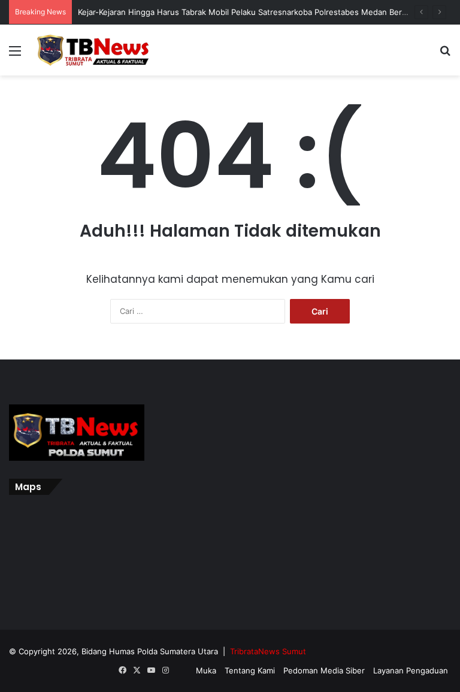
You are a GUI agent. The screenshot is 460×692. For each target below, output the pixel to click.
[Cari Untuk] (445, 54)
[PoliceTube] (179, 670)
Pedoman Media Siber (324, 670)
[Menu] (15, 54)
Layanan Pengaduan (410, 670)
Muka (206, 670)
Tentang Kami (250, 670)
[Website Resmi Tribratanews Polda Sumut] (93, 50)
